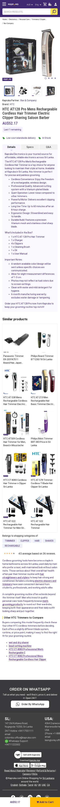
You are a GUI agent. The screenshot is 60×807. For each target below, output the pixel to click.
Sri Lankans (48, 778)
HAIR (37, 541)
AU (35, 785)
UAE (44, 785)
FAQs (34, 774)
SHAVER (49, 541)
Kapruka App (34, 760)
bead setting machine (20, 646)
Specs (30, 147)
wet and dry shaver (19, 642)
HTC (12, 104)
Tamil (30, 785)
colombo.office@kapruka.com (20, 737)
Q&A (48, 147)
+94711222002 (12, 744)
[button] (46, 78)
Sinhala (23, 785)
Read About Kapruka (14, 770)
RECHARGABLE (12, 545)
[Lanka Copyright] (7, 778)
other (14, 196)
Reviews (31, 770)
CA (48, 785)
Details (11, 147)
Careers (27, 774)
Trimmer (23, 165)
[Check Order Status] (50, 5)
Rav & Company (28, 100)
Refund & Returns (46, 770)
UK (39, 785)
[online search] (54, 11)
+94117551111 (25, 731)
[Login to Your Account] (56, 5)
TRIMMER (10, 541)
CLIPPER (24, 541)
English (14, 785)
